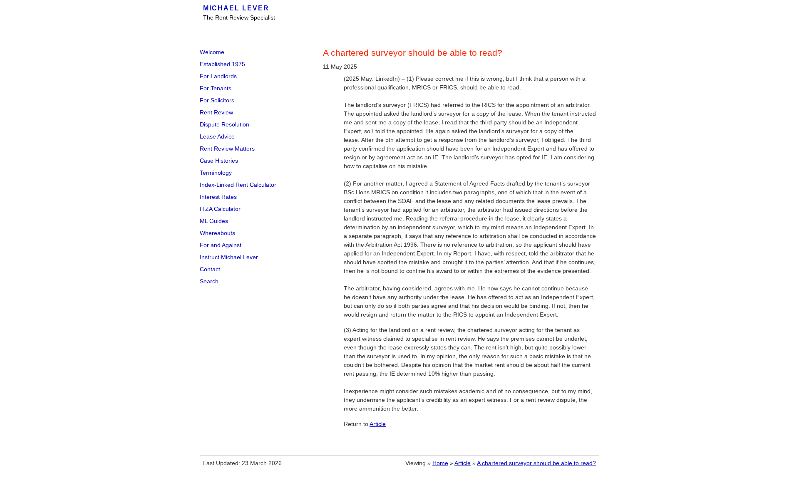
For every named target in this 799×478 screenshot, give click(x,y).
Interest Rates (218, 196)
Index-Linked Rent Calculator (238, 184)
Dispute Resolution (224, 124)
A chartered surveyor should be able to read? (536, 463)
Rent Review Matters (227, 148)
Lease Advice (217, 136)
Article (378, 424)
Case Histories (219, 160)
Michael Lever (236, 8)
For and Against (220, 245)
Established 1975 (222, 64)
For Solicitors (217, 100)
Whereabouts (217, 233)
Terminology (216, 172)
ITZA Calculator (220, 209)
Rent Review (216, 112)
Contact (210, 269)
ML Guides (214, 221)
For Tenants (215, 88)
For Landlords (218, 76)
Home (440, 463)
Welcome (212, 52)
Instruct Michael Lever (229, 257)
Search (209, 281)
